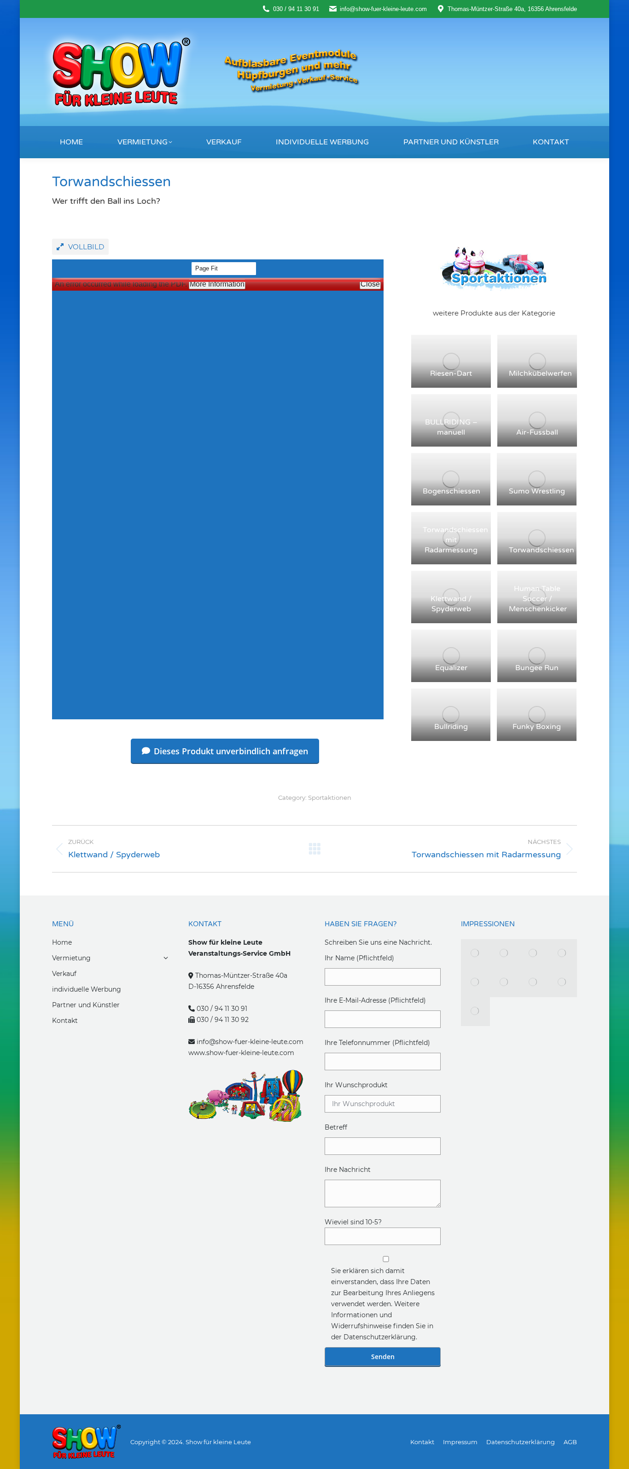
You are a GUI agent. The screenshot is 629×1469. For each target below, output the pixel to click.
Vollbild (86, 246)
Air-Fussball (537, 432)
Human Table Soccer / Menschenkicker (538, 599)
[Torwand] (562, 953)
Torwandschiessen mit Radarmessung (455, 540)
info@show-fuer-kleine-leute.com (250, 1042)
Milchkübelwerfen (540, 373)
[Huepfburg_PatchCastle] (504, 982)
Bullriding (451, 726)
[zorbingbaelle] (504, 953)
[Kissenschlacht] (533, 953)
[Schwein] (475, 1011)
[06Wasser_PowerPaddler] (562, 982)
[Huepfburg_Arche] (475, 982)
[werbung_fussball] (533, 982)
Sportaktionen (329, 797)
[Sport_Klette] (475, 953)
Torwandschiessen (541, 550)
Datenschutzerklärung (380, 1337)
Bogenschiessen (451, 491)
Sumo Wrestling (537, 491)
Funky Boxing (537, 726)
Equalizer (451, 667)
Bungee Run (537, 667)
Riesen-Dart (451, 373)
